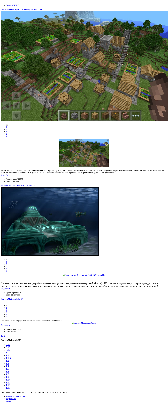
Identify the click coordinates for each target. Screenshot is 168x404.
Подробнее (5, 175)
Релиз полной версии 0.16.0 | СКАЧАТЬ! (18, 185)
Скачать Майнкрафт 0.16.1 (12, 299)
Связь (8, 401)
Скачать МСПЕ (12, 5)
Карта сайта (11, 399)
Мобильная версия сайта (16, 396)
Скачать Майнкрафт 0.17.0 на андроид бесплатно (21, 9)
